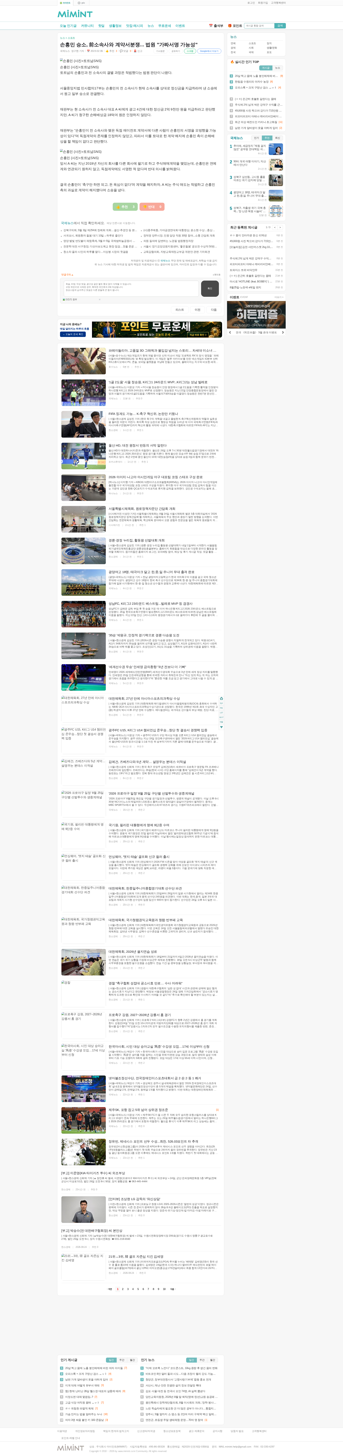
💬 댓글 (125, 51)
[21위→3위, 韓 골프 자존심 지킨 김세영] (83, 1267)
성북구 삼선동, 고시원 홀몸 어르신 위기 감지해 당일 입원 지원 (249, 180)
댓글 (221, 722)
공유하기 (176, 51)
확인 (210, 288)
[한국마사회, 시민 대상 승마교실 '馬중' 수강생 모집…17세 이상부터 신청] (83, 1057)
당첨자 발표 (237, 1431)
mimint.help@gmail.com (238, 1446)
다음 (214, 309)
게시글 (266, 67)
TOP (221, 703)
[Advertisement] (244, 14)
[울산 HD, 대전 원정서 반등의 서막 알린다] (83, 456)
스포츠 (252, 43)
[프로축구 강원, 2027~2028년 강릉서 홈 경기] (83, 1025)
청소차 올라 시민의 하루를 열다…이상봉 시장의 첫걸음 (95, 251)
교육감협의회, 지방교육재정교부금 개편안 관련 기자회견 (176, 251)
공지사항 (217, 1431)
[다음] (282, 332)
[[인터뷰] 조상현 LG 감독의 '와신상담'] (83, 1209)
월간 (132, 1360)
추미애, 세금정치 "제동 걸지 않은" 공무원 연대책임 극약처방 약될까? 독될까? (249, 149)
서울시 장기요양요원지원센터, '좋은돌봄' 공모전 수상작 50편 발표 (180, 246)
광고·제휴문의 (196, 1431)
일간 (111, 1360)
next (221, 717)
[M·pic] (81, 3)
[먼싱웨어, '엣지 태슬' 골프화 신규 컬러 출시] (83, 867)
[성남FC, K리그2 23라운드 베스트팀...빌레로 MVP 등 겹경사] (83, 614)
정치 (269, 43)
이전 (197, 309)
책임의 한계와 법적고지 (116, 1431)
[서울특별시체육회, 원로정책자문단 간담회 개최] (83, 519)
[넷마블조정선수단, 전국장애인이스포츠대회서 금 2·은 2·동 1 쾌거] (83, 1088)
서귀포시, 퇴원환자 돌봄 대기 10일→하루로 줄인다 (93, 235)
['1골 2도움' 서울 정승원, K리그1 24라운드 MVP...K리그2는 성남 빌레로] (83, 392)
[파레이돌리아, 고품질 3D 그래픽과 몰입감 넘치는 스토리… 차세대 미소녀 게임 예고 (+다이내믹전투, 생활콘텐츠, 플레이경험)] (83, 361)
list (221, 712)
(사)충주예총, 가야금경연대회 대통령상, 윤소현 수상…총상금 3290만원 (180, 230)
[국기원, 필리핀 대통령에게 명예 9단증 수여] (83, 835)
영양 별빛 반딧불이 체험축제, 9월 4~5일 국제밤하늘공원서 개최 (100, 240)
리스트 (180, 309)
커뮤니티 (87, 26)
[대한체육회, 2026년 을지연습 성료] (83, 962)
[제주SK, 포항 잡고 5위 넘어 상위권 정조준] (83, 1120)
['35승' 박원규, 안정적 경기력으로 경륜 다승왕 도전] (83, 645)
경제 (233, 47)
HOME (221, 698)
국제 (251, 52)
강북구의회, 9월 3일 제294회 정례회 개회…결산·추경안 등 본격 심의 (100, 230)
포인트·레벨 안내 (70, 1438)
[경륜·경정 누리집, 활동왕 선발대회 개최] (83, 550)
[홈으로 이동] (75, 13)
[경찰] (83, 993)
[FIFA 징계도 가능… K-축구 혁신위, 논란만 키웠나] (83, 424)
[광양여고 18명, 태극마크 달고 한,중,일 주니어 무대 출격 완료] (83, 582)
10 (164, 1289)
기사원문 (160, 51)
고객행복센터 (259, 1431)
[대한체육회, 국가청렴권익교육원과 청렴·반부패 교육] (83, 930)
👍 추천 (111, 51)
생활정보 (115, 26)
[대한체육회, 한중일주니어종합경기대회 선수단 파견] (83, 899)
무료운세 (164, 26)
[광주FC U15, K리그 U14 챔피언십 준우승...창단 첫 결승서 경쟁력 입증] (83, 740)
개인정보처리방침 (85, 1431)
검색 (280, 25)
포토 (269, 52)
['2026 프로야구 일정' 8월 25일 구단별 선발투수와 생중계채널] (83, 804)
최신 (277, 138)
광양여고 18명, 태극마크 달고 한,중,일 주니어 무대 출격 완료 (250, 195)
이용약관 (62, 1431)
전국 (233, 52)
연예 (233, 43)
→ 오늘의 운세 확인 (73, 334)
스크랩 (190, 51)
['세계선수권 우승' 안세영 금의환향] (83, 677)
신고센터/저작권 (146, 1431)
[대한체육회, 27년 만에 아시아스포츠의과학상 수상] (83, 709)
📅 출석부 (216, 26)
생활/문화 (272, 47)
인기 (256, 138)
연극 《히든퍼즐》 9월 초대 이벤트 (256, 332)
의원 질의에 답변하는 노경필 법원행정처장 (168, 240)
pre (221, 708)
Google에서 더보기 (209, 51)
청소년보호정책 (171, 1431)
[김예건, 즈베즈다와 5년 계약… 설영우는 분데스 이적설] (83, 772)
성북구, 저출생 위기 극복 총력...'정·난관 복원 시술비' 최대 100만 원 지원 (249, 211)
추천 (267, 138)
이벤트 (180, 26)
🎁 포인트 (235, 26)
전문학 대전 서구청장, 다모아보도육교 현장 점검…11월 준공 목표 (100, 246)
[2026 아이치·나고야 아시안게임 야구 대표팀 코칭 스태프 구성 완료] (83, 487)
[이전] (230, 332)
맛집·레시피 (134, 26)
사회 (251, 47)
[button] (250, 3)
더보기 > (279, 297)
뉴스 (151, 26)
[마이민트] (65, 3)
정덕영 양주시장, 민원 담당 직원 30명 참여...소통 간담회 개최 (179, 235)
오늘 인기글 (68, 26)
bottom (221, 727)
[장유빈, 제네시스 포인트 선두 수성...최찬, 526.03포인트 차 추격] (83, 1152)
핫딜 (101, 26)
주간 (121, 1360)
